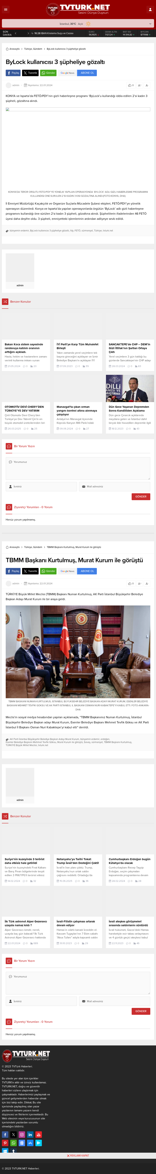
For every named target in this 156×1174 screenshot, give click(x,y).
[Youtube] (38, 1136)
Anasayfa (15, 50)
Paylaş (15, 74)
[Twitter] (13, 1136)
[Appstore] (30, 1144)
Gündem (37, 50)
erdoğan (105, 740)
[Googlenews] (22, 1144)
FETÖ (77, 232)
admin (15, 86)
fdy (71, 232)
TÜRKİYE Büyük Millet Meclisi (21, 746)
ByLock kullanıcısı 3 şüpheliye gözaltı (49, 232)
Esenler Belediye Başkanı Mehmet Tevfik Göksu (31, 743)
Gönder (50, 74)
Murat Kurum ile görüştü (70, 743)
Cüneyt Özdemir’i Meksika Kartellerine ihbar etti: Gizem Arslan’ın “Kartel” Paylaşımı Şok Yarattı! (58, 34)
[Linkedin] (30, 1136)
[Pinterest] (5, 1144)
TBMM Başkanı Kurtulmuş (117, 743)
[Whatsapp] (13, 1144)
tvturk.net (108, 232)
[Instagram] (22, 1136)
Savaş (87, 743)
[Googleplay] (38, 1144)
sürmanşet (87, 232)
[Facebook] (5, 1136)
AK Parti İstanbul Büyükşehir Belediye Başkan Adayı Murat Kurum (44, 740)
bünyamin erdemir (19, 232)
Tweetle (32, 74)
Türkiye (28, 50)
